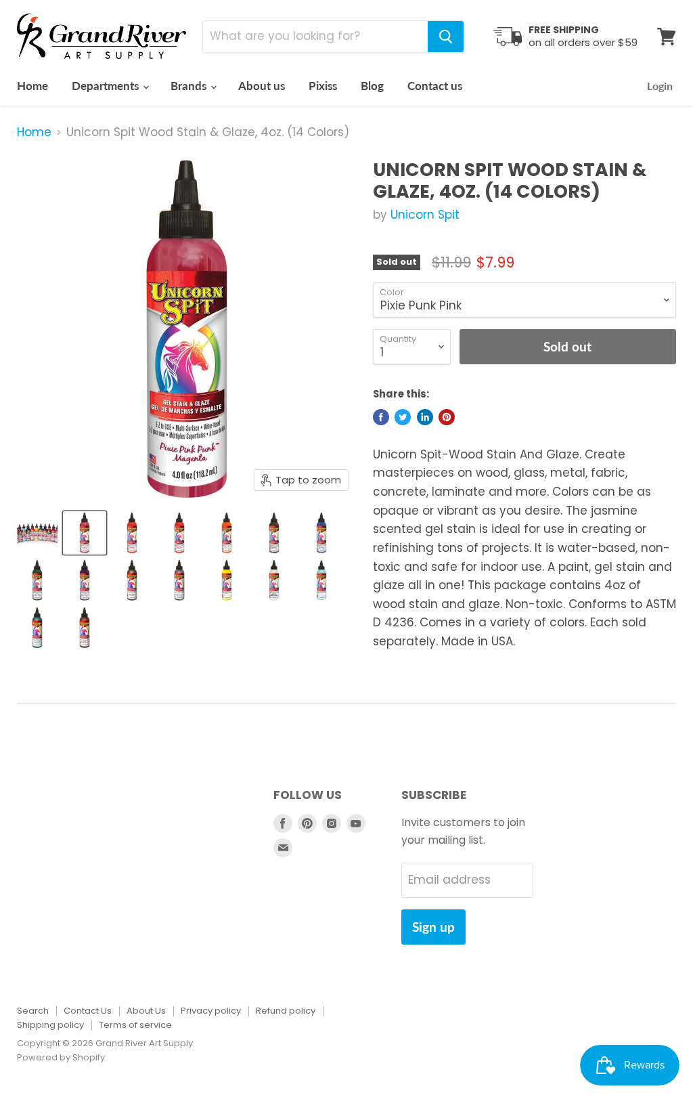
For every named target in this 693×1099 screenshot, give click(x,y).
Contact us (434, 86)
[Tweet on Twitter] (403, 417)
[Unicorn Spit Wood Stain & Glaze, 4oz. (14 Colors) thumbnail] (37, 533)
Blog (372, 86)
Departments (106, 86)
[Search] (446, 36)
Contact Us (88, 1010)
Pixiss (323, 86)
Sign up (433, 926)
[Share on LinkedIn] (425, 417)
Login (660, 85)
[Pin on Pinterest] (447, 417)
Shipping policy (50, 1024)
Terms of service (135, 1024)
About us (261, 86)
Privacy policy (211, 1010)
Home (32, 86)
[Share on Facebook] (381, 417)
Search (33, 1010)
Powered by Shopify (61, 1057)
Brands (190, 86)
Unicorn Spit (425, 215)
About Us (146, 1010)
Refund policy (285, 1010)
